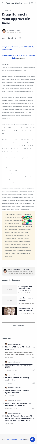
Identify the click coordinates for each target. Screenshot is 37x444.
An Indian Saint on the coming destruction (17, 379)
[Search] (32, 3)
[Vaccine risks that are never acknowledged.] (9, 311)
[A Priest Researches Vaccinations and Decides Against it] (9, 289)
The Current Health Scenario (14, 3)
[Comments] (33, 357)
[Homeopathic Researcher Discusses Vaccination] (9, 300)
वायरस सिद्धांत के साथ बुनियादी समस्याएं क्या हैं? (18, 366)
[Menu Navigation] (3, 3)
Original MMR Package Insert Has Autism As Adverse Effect (18, 404)
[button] (29, 3)
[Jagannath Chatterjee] (14, 30)
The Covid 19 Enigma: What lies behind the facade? (20, 348)
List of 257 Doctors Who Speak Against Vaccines (17, 391)
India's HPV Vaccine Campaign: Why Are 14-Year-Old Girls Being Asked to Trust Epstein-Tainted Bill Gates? (19, 418)
